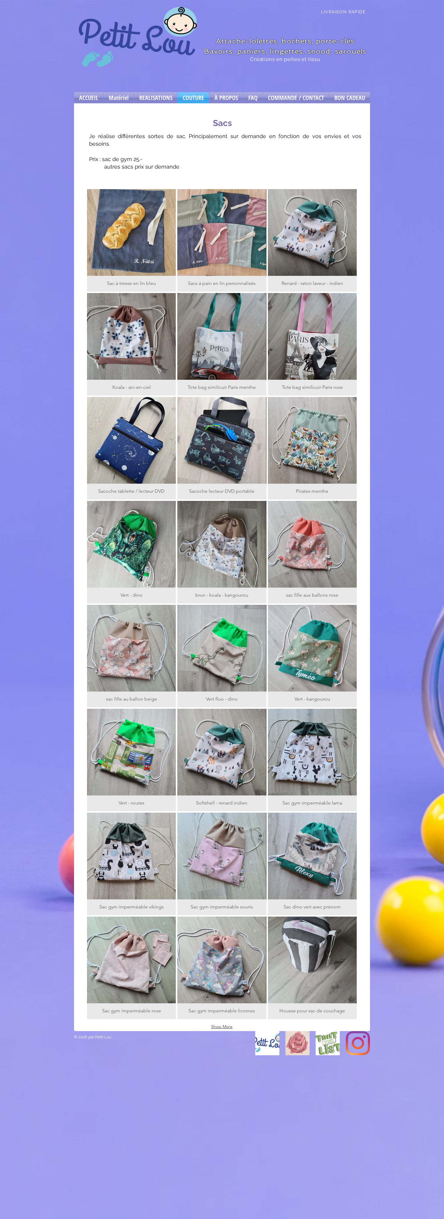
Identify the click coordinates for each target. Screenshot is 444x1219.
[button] (131, 240)
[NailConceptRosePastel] (297, 1043)
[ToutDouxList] (328, 1043)
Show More (222, 1026)
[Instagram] (358, 1043)
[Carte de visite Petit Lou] (267, 1043)
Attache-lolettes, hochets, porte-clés (285, 41)
